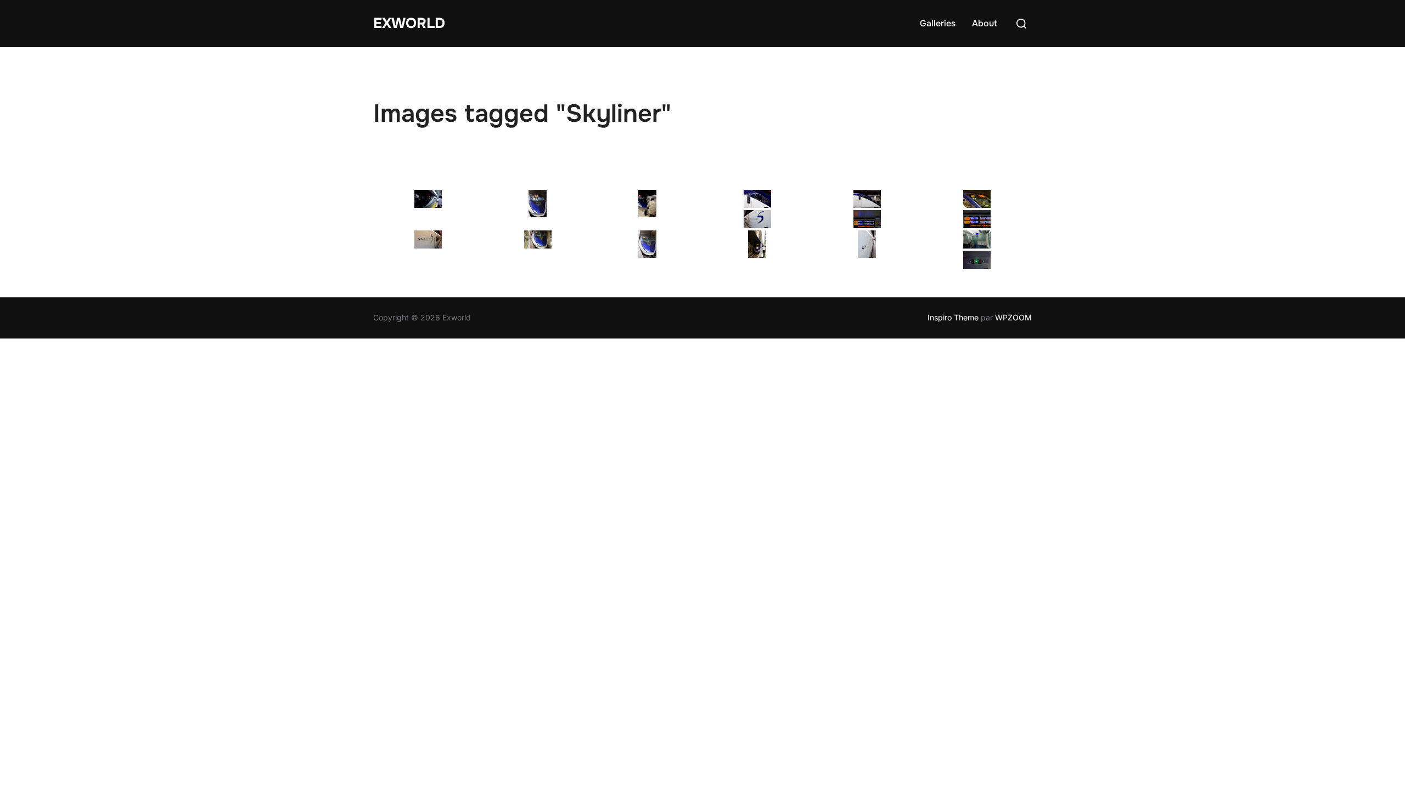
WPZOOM (1013, 317)
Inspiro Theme (953, 317)
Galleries (938, 23)
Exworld (409, 23)
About (984, 23)
